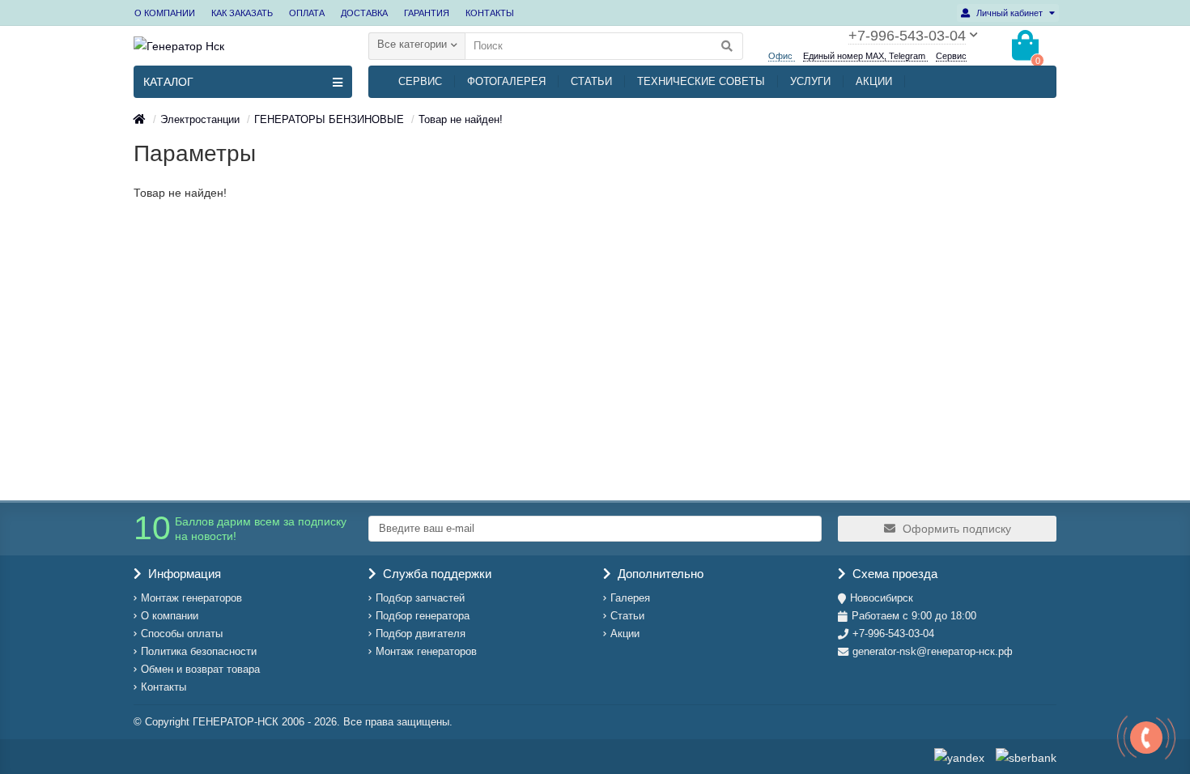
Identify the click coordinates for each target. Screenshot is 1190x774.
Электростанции (200, 119)
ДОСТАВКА (364, 13)
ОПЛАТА (307, 13)
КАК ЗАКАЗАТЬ (242, 13)
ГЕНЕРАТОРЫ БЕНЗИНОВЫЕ (329, 119)
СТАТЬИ (591, 81)
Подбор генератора (423, 616)
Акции (625, 633)
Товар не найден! (461, 119)
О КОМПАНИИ (164, 13)
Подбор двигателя (420, 633)
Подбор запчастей (420, 598)
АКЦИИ (874, 81)
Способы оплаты (182, 633)
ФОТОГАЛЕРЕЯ (506, 81)
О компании (169, 616)
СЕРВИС (420, 81)
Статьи (627, 616)
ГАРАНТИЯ (426, 13)
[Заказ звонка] (1146, 737)
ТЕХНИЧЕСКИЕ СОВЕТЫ (701, 81)
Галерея (630, 598)
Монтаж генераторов (191, 598)
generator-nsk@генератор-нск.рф (932, 651)
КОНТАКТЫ (489, 13)
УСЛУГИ (810, 81)
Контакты (163, 687)
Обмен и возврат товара (200, 669)
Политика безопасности (199, 651)
